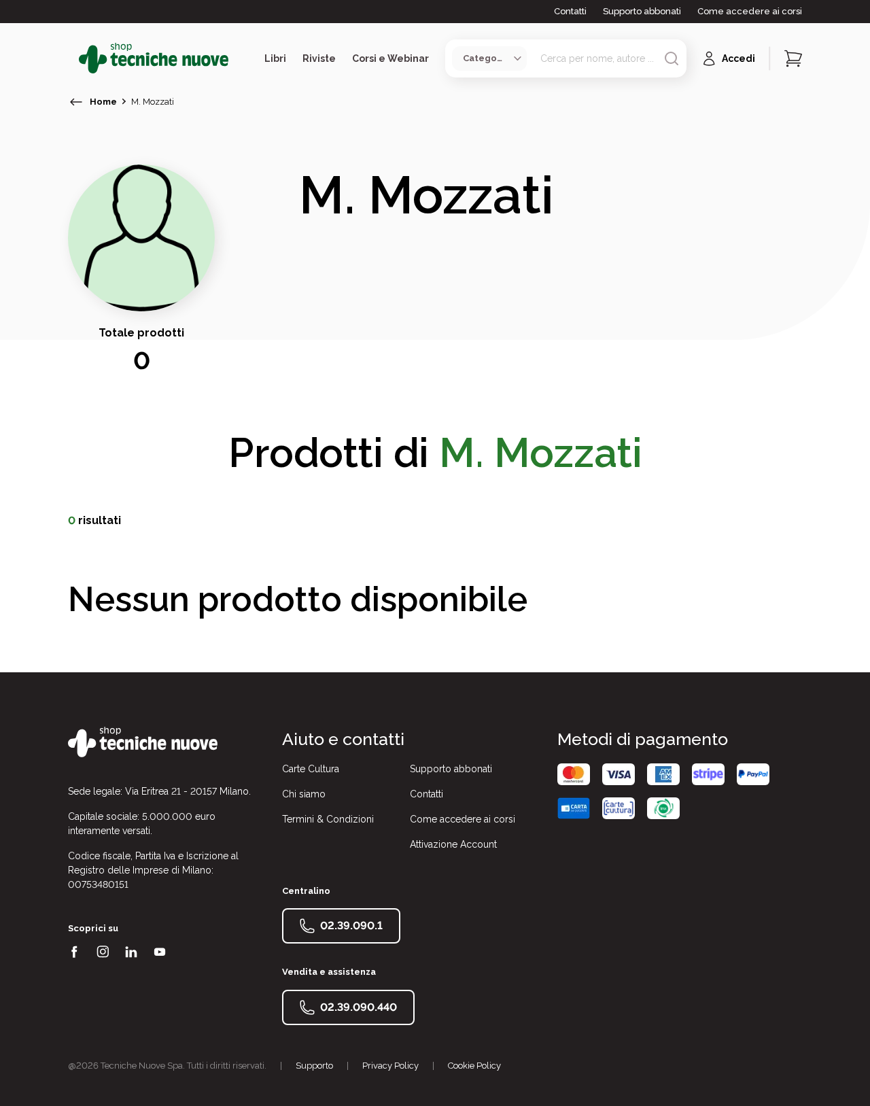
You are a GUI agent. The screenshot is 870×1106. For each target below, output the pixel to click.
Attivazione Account (453, 844)
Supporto (314, 1065)
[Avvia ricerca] (671, 58)
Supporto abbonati (642, 11)
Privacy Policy (390, 1065)
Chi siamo (304, 794)
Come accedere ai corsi (749, 11)
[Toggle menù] (73, 58)
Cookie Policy (474, 1065)
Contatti (570, 11)
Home (103, 102)
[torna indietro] (76, 102)
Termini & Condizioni (328, 819)
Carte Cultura (310, 768)
